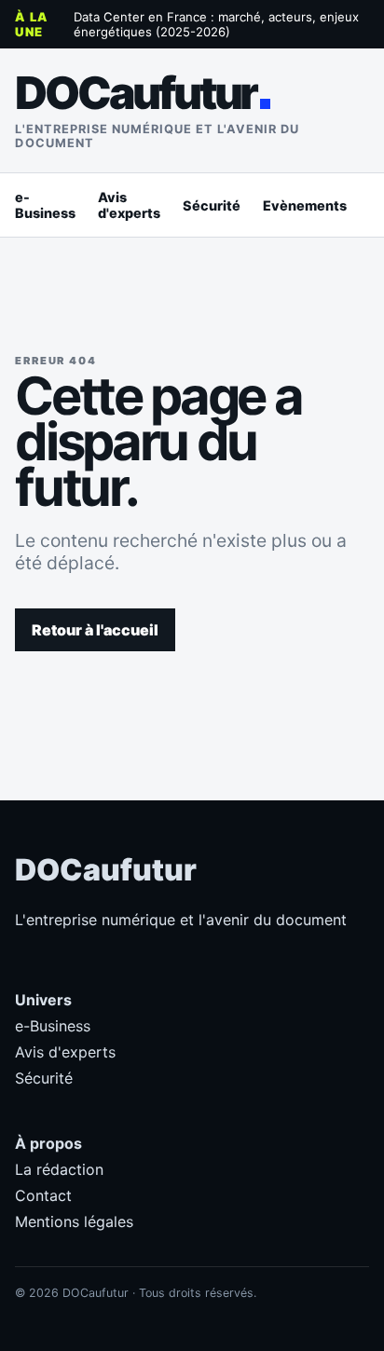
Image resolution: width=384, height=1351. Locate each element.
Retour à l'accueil (95, 630)
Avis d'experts (129, 205)
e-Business (45, 205)
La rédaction (59, 1169)
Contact (43, 1195)
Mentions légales (74, 1221)
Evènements (305, 205)
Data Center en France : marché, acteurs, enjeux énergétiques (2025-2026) (216, 24)
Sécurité (211, 205)
